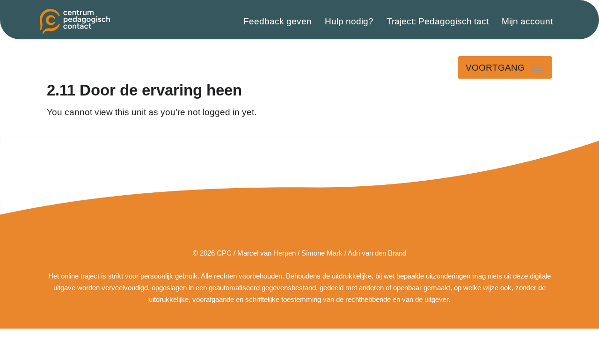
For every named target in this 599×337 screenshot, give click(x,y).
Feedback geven (277, 21)
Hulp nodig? (349, 21)
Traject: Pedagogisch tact (438, 21)
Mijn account (527, 21)
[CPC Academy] (75, 21)
